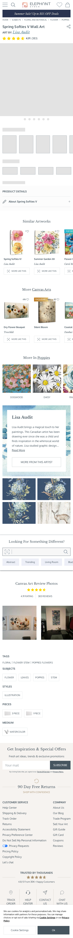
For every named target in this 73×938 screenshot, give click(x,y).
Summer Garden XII (44, 258)
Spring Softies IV (12, 258)
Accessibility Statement (16, 829)
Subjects (16, 20)
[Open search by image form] (7, 551)
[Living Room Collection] (51, 562)
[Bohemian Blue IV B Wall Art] (19, 489)
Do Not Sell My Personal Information (24, 840)
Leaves (25, 677)
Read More (18, 450)
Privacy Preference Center (17, 835)
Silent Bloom (41, 327)
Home (5, 20)
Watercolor (18, 731)
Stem (54, 677)
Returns (7, 824)
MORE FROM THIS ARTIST (36, 462)
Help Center (9, 807)
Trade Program (62, 818)
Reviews (58, 846)
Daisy (47, 397)
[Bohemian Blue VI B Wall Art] (54, 489)
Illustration (12, 695)
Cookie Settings (47, 917)
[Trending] (30, 562)
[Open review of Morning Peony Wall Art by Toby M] (19, 623)
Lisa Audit (21, 32)
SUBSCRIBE (60, 765)
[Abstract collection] (10, 562)
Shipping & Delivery (14, 813)
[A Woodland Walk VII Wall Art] (54, 513)
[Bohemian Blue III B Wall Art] (19, 513)
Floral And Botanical (35, 20)
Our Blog (58, 813)
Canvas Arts (41, 290)
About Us (58, 807)
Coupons (58, 840)
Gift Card (58, 835)
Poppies (65, 20)
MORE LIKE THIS (19, 271)
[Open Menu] (5, 5)
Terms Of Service (43, 772)
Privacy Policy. (58, 772)
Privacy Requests (19, 846)
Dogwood (16, 397)
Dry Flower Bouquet (14, 327)
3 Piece (16, 713)
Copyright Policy (12, 857)
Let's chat (7, 862)
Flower (54, 20)
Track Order (9, 818)
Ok (53, 930)
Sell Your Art (60, 824)
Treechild (9, 332)
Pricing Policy (10, 851)
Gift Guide (59, 829)
